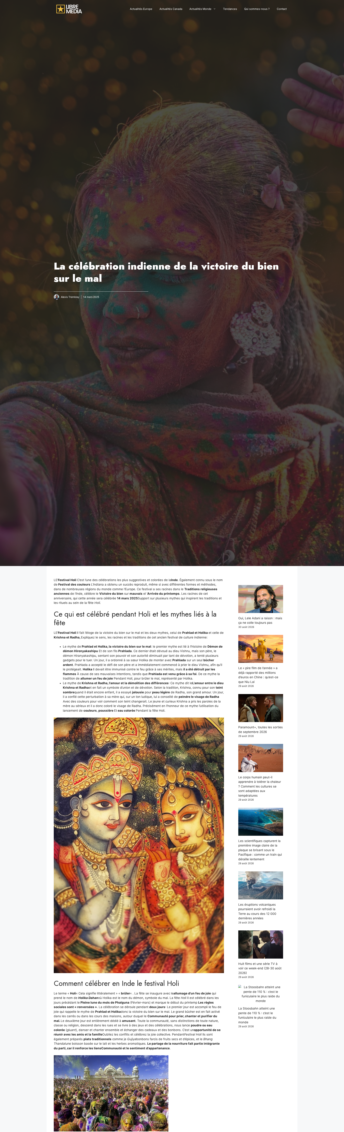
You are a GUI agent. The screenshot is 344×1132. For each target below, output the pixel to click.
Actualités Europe (141, 9)
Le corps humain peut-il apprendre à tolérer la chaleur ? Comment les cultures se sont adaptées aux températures (259, 786)
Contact (282, 9)
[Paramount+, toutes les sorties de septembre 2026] (260, 719)
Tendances (230, 9)
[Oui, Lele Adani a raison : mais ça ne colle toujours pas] (260, 610)
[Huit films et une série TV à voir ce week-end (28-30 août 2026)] (260, 956)
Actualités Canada (170, 9)
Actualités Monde (200, 9)
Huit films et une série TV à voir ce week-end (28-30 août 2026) (259, 968)
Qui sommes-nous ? (257, 9)
